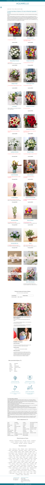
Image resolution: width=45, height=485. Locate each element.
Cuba (32, 454)
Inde (14, 459)
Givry (15, 364)
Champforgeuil (16, 366)
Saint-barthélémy (18, 469)
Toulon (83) (20, 443)
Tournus (31, 431)
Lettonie (31, 461)
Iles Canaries (35, 458)
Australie (35, 450)
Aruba (32, 450)
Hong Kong (13, 458)
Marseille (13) (16, 442)
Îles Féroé (10, 459)
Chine (10, 454)
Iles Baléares (26, 458)
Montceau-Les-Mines (26, 428)
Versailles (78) (30, 443)
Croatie (29, 454)
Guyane (35, 457)
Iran (20, 459)
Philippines (35, 466)
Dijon (15, 369)
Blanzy (8, 423)
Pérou (32, 466)
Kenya (11, 461)
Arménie (29, 450)
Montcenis (11, 369)
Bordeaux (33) (11, 440)
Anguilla (9, 450)
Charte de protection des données (25, 480)
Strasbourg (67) (15, 443)
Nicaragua (11, 465)
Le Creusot (11, 367)
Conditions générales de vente (25, 479)
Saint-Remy (32, 425)
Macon (24, 426)
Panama (17, 466)
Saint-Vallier (32, 426)
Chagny (10, 364)
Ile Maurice (21, 458)
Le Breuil (10, 366)
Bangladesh (26, 451)
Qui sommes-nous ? (16, 478)
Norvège (18, 465)
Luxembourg (18, 462)
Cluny (15, 425)
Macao (22, 462)
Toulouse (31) (25, 443)
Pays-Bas (28, 466)
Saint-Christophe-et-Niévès (25, 469)
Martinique (13, 463)
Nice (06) (25, 442)
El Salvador (17, 455)
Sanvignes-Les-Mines (33, 427)
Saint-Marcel (32, 423)
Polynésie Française (15, 467)
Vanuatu (35, 473)
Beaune (10, 368)
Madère (30, 462)
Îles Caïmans (30, 458)
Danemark (10, 455)
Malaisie (33, 462)
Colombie (16, 454)
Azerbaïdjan (15, 451)
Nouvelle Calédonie (23, 465)
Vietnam (22, 474)
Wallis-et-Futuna (26, 474)
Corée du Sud (21, 454)
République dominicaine (33, 467)
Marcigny (24, 427)
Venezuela (18, 474)
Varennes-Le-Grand (33, 432)
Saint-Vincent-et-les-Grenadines (22, 470)
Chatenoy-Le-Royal (17, 367)
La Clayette (16, 435)
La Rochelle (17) (33, 440)
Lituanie (14, 462)
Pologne (10, 467)
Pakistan (14, 466)
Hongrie (18, 458)
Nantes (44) (21, 442)
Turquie (24, 473)
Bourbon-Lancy (9, 425)
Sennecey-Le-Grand (33, 428)
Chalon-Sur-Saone (10, 430)
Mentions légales (23, 478)
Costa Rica (25, 454)
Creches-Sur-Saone (17, 426)
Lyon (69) (12, 442)
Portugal (20, 467)
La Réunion (27, 461)
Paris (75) (29, 442)
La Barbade (22, 461)
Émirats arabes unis (23, 455)
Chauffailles (16, 422)
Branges (8, 426)
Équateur (28, 455)
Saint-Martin (32, 469)
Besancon (15, 371)
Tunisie (16, 473)
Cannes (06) (24, 440)
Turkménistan (20, 473)
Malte (36, 462)
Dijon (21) (28, 440)
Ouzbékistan (10, 466)
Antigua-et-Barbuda (14, 450)
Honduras (9, 458)
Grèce (27, 457)
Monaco (28, 463)
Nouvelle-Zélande (29, 465)
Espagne (32, 455)
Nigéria (15, 465)
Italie (25, 459)
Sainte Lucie (29, 470)
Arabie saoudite (21, 450)
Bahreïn (23, 451)
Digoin (15, 428)
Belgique (31, 451)
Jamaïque (28, 459)
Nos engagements (15, 479)
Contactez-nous (9, 0)
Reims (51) (32, 442)
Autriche (11, 451)
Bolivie (34, 451)
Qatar (28, 467)
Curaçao (35, 454)
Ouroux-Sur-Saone (26, 432)
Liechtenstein (10, 462)
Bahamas (19, 451)
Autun (10, 363)
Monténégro (32, 463)
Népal (35, 463)
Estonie (35, 455)
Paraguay (21, 466)
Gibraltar (24, 457)
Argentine (25, 450)
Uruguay (31, 473)
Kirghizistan (15, 461)
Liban (34, 461)
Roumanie (13, 469)
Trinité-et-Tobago (11, 473)
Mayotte (17, 463)
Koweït (19, 461)
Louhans (24, 425)
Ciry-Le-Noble (16, 423)
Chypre (13, 454)
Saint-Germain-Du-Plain (34, 422)
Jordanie (35, 459)
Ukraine (28, 473)
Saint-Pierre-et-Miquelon (13, 470)
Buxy (15, 368)
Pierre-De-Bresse (25, 435)
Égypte (14, 455)
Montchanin (16, 363)
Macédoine (26, 462)
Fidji (14, 457)
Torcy (10, 371)
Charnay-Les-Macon (10, 432)
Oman (34, 465)
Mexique (21, 463)
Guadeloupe (30, 457)
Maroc (10, 463)
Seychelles (34, 470)
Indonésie (17, 459)
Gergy (15, 430)
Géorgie (21, 457)
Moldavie (24, 463)
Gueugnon (16, 432)
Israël (22, 459)
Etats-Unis (11, 457)
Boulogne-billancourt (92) (18, 440)
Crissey (15, 427)
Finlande (17, 457)
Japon (31, 459)
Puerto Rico (24, 467)
